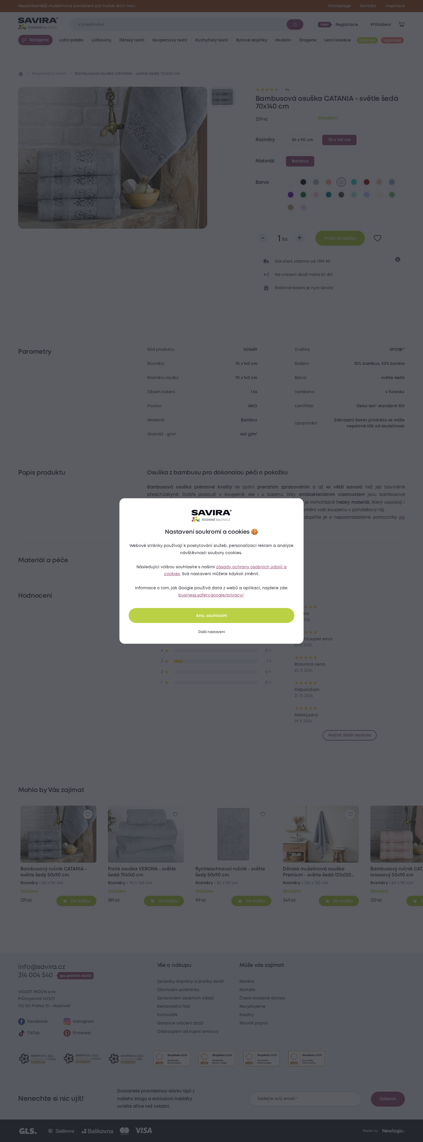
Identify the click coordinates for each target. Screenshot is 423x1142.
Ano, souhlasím (211, 616)
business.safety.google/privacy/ (211, 595)
